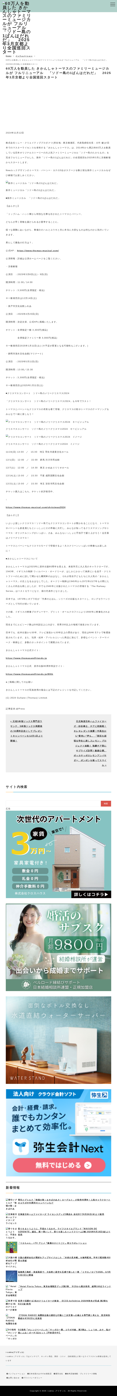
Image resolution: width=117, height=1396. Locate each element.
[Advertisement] (58, 109)
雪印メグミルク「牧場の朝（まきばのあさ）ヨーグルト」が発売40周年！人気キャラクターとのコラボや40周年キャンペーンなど (64, 1201)
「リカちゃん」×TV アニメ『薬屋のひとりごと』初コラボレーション (52, 1243)
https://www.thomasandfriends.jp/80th (29, 674)
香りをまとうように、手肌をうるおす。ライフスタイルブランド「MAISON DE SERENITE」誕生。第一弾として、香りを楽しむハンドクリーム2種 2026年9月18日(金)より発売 (64, 1232)
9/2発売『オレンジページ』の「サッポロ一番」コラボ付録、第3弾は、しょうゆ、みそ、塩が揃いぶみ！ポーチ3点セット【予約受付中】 (64, 1331)
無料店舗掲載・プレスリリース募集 (82, 1374)
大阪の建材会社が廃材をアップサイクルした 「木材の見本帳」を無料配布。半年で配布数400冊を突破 (64, 1259)
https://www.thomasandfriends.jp (26, 658)
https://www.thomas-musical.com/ (38, 250)
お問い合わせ (14, 1378)
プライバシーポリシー (32, 1378)
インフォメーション (24, 56)
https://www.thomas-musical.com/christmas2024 (36, 507)
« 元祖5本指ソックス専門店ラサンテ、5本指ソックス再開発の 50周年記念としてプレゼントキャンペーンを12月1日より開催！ (26, 731)
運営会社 (59, 1374)
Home (8, 56)
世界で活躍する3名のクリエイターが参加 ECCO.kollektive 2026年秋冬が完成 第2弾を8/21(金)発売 (63, 1302)
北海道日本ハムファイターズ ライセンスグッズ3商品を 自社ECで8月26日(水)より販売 (61, 1214)
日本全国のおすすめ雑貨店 (40, 1374)
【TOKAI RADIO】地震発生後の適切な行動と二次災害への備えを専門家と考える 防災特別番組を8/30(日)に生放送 (64, 1316)
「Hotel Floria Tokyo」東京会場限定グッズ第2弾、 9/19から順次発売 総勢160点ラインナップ (64, 1288)
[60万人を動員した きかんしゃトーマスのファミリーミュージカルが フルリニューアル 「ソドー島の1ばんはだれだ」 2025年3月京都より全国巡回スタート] (17, 52)
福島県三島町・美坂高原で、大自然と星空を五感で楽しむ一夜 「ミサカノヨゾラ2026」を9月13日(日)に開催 (64, 1273)
